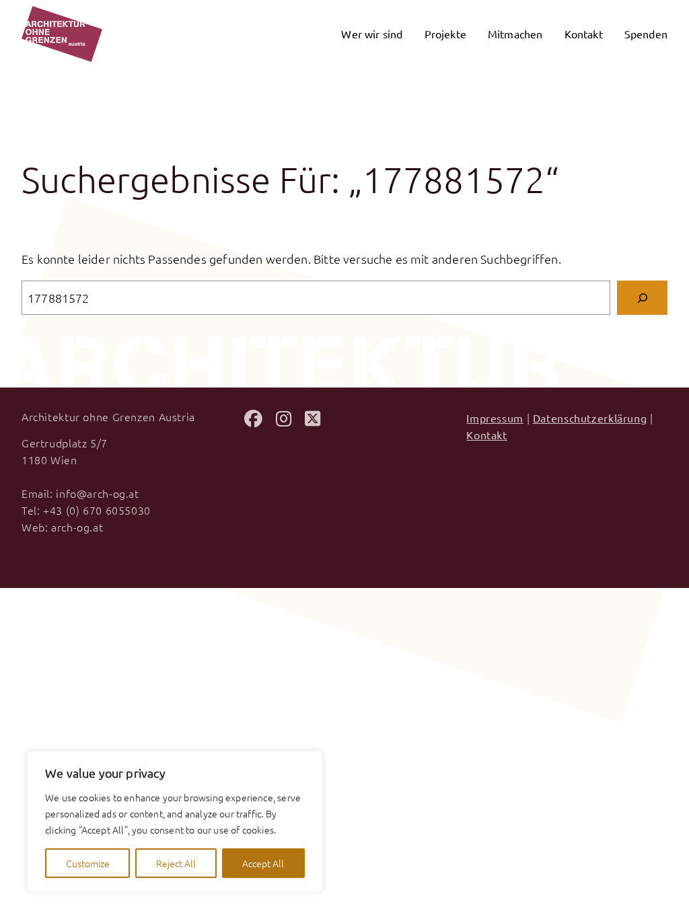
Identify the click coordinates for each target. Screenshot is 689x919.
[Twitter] (312, 420)
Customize (88, 863)
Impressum (494, 418)
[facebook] (253, 420)
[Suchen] (642, 298)
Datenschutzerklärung (590, 418)
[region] (175, 821)
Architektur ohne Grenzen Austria (108, 416)
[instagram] (283, 420)
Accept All (263, 863)
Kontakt (486, 434)
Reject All (176, 863)
